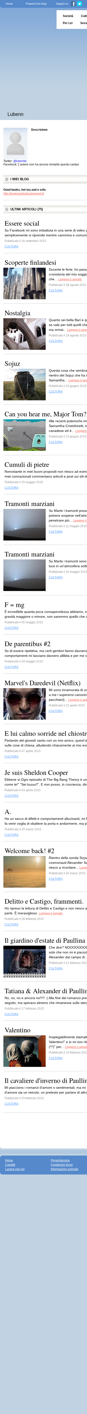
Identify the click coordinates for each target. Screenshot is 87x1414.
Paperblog (26, 19)
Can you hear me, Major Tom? (45, 413)
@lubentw (20, 161)
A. (8, 811)
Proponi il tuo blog (36, 3)
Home (9, 3)
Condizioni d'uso (62, 1164)
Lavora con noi (15, 1169)
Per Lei (67, 23)
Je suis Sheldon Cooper (36, 772)
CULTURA (11, 246)
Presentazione (60, 1160)
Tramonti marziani (30, 503)
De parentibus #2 (28, 643)
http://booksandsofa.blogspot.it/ (23, 193)
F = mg (14, 604)
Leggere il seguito (70, 279)
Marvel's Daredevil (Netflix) (42, 682)
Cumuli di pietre (27, 464)
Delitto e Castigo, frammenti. (44, 901)
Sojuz (12, 363)
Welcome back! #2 (29, 850)
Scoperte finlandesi (30, 262)
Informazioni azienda (64, 1169)
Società (68, 16)
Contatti (10, 1164)
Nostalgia (17, 312)
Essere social (22, 223)
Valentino (17, 1029)
